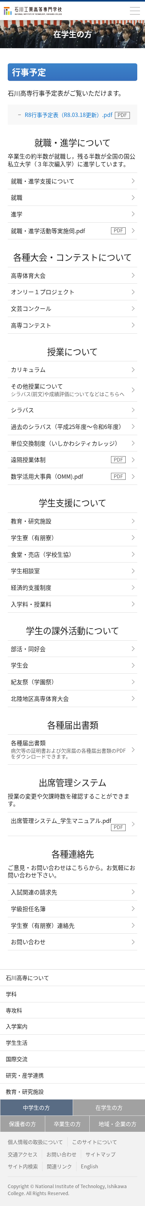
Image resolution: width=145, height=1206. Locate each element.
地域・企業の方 (117, 1124)
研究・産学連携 (25, 1075)
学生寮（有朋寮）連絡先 (43, 925)
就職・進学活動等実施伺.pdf (48, 231)
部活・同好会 (28, 649)
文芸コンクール (31, 308)
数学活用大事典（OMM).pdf (47, 476)
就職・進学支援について (43, 181)
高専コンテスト (31, 325)
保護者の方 (22, 1124)
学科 (11, 994)
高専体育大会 (28, 275)
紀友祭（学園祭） (34, 682)
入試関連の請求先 (34, 892)
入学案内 (16, 1026)
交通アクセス (23, 1154)
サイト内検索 (23, 1166)
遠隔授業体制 (28, 459)
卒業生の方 (67, 1124)
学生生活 (16, 1042)
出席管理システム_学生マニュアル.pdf (61, 820)
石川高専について (27, 977)
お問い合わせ (28, 942)
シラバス (22, 410)
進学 (16, 214)
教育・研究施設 (31, 521)
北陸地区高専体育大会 (40, 698)
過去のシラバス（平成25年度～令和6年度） (68, 426)
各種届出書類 (68, 749)
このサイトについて (94, 1141)
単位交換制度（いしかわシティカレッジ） (66, 443)
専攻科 (14, 1010)
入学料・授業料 (31, 604)
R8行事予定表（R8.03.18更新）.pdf (69, 115)
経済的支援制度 (31, 587)
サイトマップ (100, 1154)
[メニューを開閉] (135, 11)
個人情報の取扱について (35, 1141)
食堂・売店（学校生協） (43, 554)
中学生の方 (36, 1107)
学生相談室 (25, 570)
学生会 (19, 665)
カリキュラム (28, 369)
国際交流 (16, 1059)
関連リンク (59, 1166)
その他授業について (68, 389)
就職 (16, 197)
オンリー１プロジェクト (43, 292)
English (89, 1166)
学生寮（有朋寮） (34, 537)
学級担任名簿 (28, 908)
